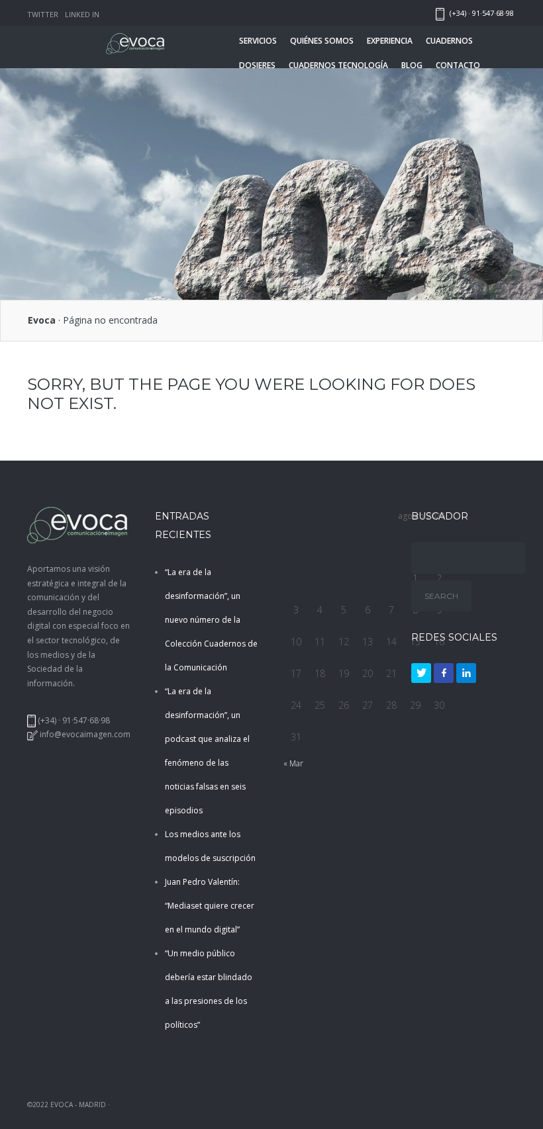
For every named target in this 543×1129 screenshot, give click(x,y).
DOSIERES (257, 65)
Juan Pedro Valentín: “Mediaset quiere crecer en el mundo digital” (209, 905)
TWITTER (42, 14)
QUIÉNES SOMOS (322, 40)
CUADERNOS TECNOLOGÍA (338, 65)
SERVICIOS (258, 40)
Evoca (42, 320)
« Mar (293, 763)
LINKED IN (82, 14)
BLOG (411, 65)
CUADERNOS (449, 40)
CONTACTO (458, 65)
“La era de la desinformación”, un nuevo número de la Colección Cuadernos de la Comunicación (211, 619)
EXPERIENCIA (390, 40)
